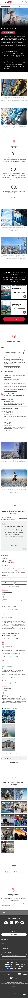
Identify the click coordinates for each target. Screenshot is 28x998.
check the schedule (8, 428)
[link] (9, 519)
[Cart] (26, 2)
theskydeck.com (8, 425)
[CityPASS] (9, 2)
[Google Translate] (14, 993)
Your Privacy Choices (15, 968)
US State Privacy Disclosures (14, 963)
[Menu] (2, 2)
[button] (11, 545)
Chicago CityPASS (5, 6)
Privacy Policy (19, 964)
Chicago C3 (7, 61)
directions (15, 395)
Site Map (20, 966)
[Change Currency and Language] (22, 2)
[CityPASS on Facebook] (6, 922)
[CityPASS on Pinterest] (11, 922)
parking (22, 395)
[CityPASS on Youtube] (22, 922)
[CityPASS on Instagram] (17, 922)
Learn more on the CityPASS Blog (12, 366)
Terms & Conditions (10, 966)
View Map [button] (6, 419)
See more (6, 58)
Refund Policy (8, 964)
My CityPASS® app (8, 898)
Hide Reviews (14, 762)
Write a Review (23, 518)
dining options (7, 377)
